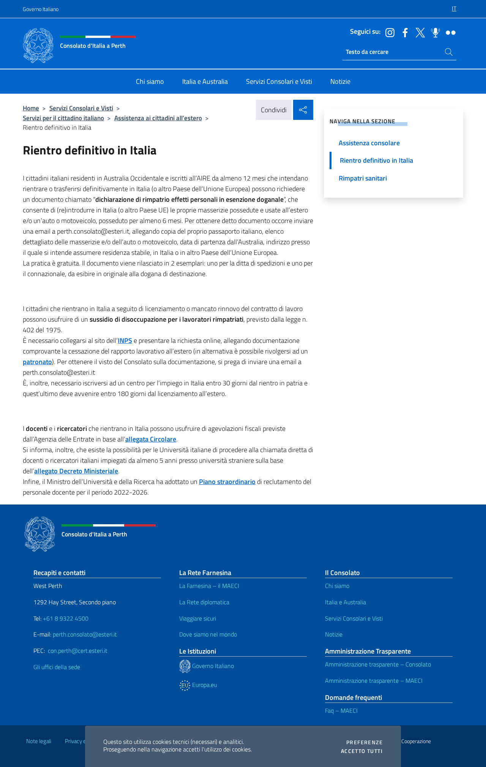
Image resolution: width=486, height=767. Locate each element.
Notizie (333, 634)
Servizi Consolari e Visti (81, 108)
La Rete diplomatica (204, 602)
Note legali (38, 741)
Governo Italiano (40, 9)
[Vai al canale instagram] (388, 31)
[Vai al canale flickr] (448, 31)
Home (31, 108)
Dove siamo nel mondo (208, 634)
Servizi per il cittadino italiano (63, 118)
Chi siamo (337, 585)
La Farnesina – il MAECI (209, 585)
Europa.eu (204, 684)
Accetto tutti (362, 751)
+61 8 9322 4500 (65, 618)
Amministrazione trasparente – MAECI (374, 680)
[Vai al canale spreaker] (433, 31)
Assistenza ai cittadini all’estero (158, 118)
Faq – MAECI (341, 710)
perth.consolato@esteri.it (85, 634)
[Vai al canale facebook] (403, 31)
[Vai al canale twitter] (418, 31)
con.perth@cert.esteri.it (77, 650)
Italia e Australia (345, 602)
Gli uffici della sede (56, 666)
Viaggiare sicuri (197, 618)
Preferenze (364, 742)
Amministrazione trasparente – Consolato (378, 664)
